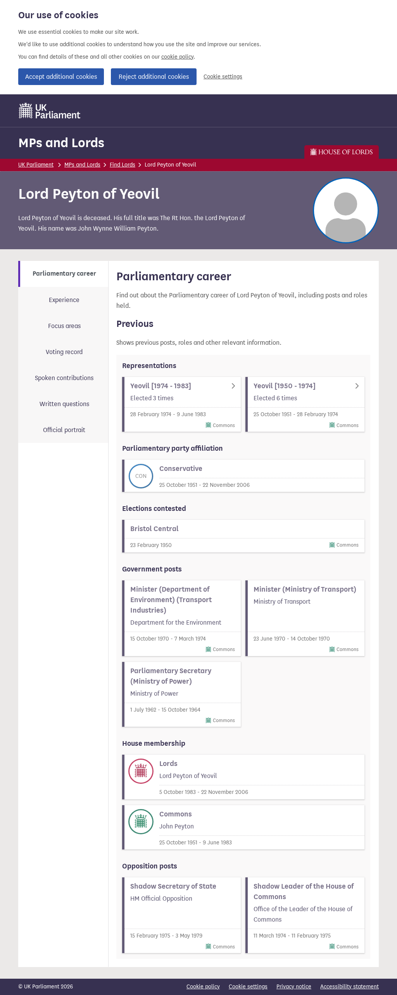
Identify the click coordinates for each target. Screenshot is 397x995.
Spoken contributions (64, 378)
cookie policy (177, 57)
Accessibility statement (349, 986)
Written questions (64, 404)
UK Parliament (36, 164)
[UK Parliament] (49, 110)
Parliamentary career (64, 274)
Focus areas (64, 326)
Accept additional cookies (61, 76)
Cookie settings (223, 76)
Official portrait (64, 430)
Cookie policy (203, 986)
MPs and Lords (61, 143)
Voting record (64, 352)
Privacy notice (293, 986)
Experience (64, 300)
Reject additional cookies (154, 76)
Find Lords (122, 164)
